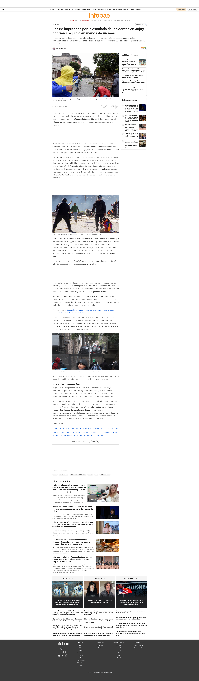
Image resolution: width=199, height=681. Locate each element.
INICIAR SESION (192, 9)
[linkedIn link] (66, 655)
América (81, 645)
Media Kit (119, 657)
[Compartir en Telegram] (113, 106)
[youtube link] (59, 655)
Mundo (109, 9)
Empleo (100, 647)
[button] (2, 9)
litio (96, 474)
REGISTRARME (181, 9)
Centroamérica (101, 9)
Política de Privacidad (138, 647)
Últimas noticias (104, 474)
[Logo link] (99, 15)
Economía (138, 9)
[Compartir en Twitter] (105, 106)
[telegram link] (62, 655)
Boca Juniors (82, 20)
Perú (94, 9)
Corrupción (99, 20)
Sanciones (127, 20)
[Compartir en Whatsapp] (98, 106)
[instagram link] (66, 652)
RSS (81, 665)
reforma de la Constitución (78, 474)
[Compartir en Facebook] (102, 106)
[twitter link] (62, 652)
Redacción (100, 645)
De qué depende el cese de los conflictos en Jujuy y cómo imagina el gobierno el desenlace (85, 428)
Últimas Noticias (117, 9)
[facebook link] (59, 652)
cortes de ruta (63, 474)
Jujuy (55, 474)
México (89, 9)
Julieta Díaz (113, 20)
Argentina (60, 9)
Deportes (125, 9)
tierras (90, 474)
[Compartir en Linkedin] (109, 106)
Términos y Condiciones (137, 645)
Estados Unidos (69, 9)
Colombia (77, 9)
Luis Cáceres (62, 49)
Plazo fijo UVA (106, 20)
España (84, 9)
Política (132, 9)
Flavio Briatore (120, 20)
